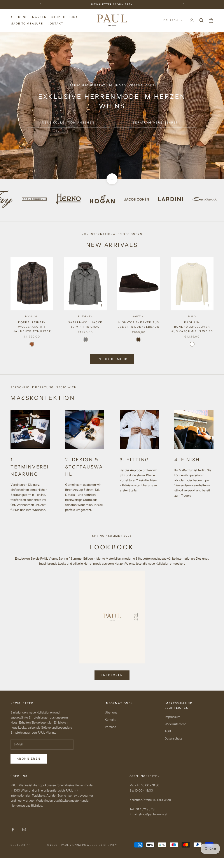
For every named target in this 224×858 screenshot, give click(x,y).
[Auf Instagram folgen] (24, 829)
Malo (192, 316)
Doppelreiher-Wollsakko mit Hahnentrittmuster (32, 327)
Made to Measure (26, 23)
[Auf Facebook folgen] (12, 829)
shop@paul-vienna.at (153, 814)
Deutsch (170, 20)
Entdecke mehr (112, 359)
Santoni (139, 316)
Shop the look (64, 17)
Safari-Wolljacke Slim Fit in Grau (85, 324)
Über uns (111, 712)
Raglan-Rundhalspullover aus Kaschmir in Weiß (192, 327)
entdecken (112, 675)
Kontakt (55, 23)
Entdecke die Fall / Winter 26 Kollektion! (112, 4)
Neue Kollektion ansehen (68, 122)
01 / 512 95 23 (145, 809)
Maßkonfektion (42, 398)
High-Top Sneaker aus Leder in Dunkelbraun (138, 324)
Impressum (172, 717)
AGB (167, 731)
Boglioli (32, 316)
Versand (110, 727)
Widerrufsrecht (175, 724)
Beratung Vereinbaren (156, 122)
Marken (39, 17)
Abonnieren (28, 758)
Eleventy (85, 316)
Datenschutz (173, 738)
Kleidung (19, 17)
